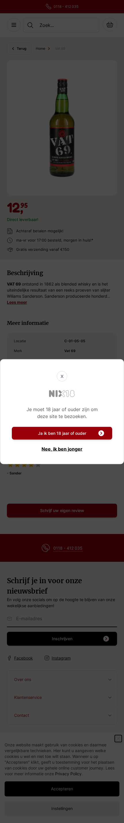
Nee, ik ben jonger (62, 449)
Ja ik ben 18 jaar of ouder (62, 432)
